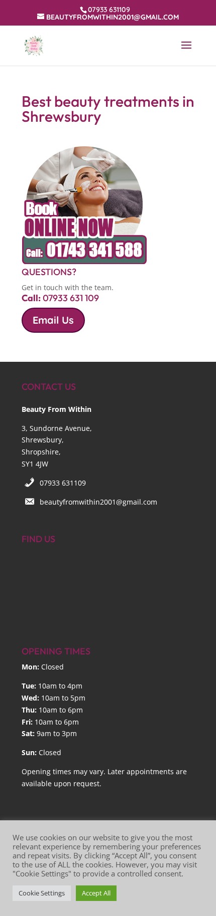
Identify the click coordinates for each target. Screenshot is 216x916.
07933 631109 (63, 483)
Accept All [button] (96, 892)
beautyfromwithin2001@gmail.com (98, 502)
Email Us (53, 320)
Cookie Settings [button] (42, 892)
